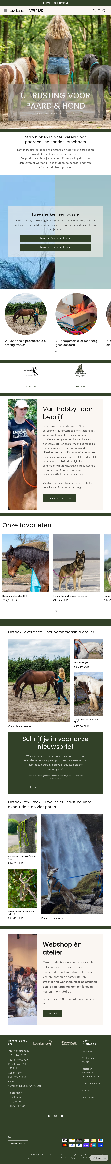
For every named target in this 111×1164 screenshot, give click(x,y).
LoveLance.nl (44, 1155)
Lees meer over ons (59, 498)
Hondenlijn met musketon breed (70, 596)
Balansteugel (81, 662)
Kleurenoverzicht (91, 1083)
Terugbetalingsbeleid (79, 1155)
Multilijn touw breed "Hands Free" (22, 857)
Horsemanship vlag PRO (14, 596)
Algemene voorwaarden (36, 1158)
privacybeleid (55, 778)
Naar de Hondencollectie (55, 247)
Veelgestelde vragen (89, 1060)
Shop (29, 386)
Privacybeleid (89, 1097)
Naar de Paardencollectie (55, 238)
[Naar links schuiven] (49, 352)
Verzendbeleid (56, 1158)
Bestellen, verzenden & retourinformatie (90, 1072)
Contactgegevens (72, 1158)
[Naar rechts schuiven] (62, 352)
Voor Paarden (18, 726)
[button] (5, 10)
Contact (52, 1013)
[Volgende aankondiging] (105, 3)
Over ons (87, 1051)
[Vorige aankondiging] (6, 3)
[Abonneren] (80, 787)
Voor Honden (50, 918)
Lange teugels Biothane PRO (86, 721)
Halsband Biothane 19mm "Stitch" (21, 912)
